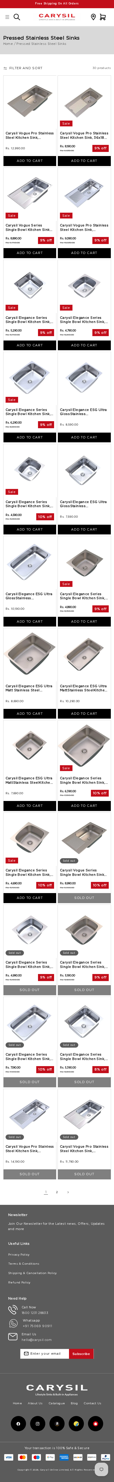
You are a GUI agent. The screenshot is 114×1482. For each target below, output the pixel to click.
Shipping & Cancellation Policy (32, 1273)
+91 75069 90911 (37, 1326)
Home (8, 44)
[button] (7, 17)
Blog (74, 1403)
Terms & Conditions (23, 1263)
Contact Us (92, 1403)
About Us (35, 1403)
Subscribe (81, 1354)
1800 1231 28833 (35, 1313)
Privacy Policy (19, 1254)
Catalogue (57, 1403)
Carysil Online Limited (54, 1470)
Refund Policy (19, 1282)
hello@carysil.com (37, 1340)
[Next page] (67, 1192)
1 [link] (45, 1192)
